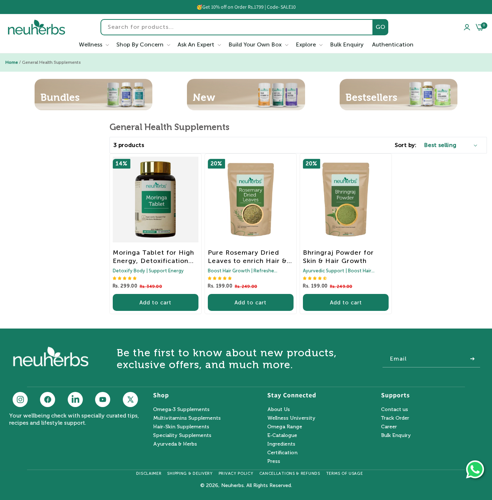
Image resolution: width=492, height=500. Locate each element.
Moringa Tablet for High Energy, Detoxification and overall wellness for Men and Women (153, 257)
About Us (278, 409)
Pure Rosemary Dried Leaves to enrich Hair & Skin (247, 257)
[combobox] (244, 27)
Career (389, 427)
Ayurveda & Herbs (175, 444)
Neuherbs (232, 485)
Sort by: (406, 145)
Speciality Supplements (182, 435)
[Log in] (467, 27)
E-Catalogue (282, 435)
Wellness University (291, 418)
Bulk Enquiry (396, 435)
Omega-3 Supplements (181, 409)
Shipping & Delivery (190, 473)
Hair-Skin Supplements (181, 427)
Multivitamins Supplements (187, 418)
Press (273, 461)
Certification (282, 453)
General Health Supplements (51, 62)
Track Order (395, 418)
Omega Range (284, 427)
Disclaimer (148, 473)
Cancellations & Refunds (289, 473)
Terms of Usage (344, 473)
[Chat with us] (475, 469)
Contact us (394, 409)
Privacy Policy (236, 473)
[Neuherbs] (36, 27)
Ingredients (281, 444)
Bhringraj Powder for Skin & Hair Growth (338, 257)
